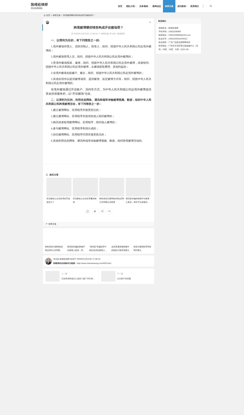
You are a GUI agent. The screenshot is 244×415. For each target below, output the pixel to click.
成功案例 (181, 6)
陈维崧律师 (39, 4)
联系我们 (194, 6)
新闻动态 (156, 6)
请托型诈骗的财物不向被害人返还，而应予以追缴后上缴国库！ (137, 202)
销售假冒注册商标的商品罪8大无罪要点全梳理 (54, 250)
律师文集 (169, 6)
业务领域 (143, 6)
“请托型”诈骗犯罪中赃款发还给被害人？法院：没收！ (98, 250)
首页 (120, 6)
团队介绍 (130, 6)
